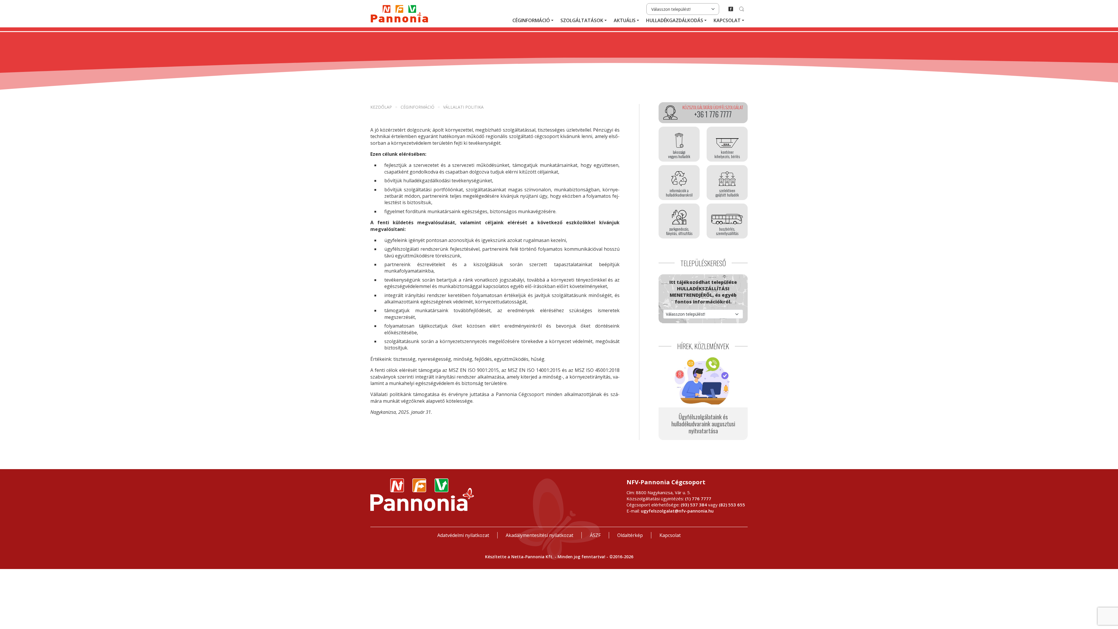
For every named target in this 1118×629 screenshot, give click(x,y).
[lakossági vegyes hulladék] (679, 144)
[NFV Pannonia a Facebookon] (730, 9)
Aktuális (625, 20)
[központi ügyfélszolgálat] (703, 112)
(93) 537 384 (694, 505)
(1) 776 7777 (698, 498)
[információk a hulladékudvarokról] (679, 182)
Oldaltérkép (630, 535)
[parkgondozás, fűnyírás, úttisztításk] (679, 221)
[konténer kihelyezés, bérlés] (727, 144)
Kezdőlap (381, 107)
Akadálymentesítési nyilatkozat (539, 535)
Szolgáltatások (581, 20)
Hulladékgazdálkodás (674, 20)
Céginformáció (531, 20)
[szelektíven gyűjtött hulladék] (727, 182)
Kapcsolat (727, 20)
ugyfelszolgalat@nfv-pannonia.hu (677, 511)
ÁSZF (595, 535)
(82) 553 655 (732, 505)
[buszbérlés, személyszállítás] (727, 221)
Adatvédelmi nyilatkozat (463, 535)
